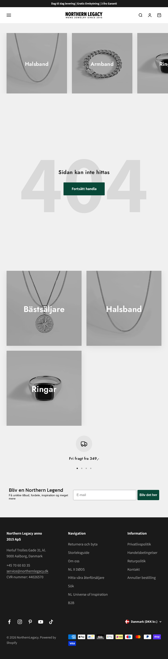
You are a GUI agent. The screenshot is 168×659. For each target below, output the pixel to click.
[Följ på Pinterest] (30, 622)
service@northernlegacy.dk (27, 571)
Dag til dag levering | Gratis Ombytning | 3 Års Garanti (84, 3)
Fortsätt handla (84, 188)
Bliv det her (148, 495)
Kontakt (133, 569)
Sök (71, 586)
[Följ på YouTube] (40, 622)
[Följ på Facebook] (9, 622)
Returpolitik (136, 561)
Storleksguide (78, 552)
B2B (71, 602)
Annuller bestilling (141, 577)
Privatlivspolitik (139, 544)
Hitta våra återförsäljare (86, 577)
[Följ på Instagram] (20, 622)
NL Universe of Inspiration (88, 594)
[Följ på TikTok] (51, 622)
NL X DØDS (76, 569)
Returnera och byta (83, 544)
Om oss (73, 561)
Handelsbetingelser (142, 552)
